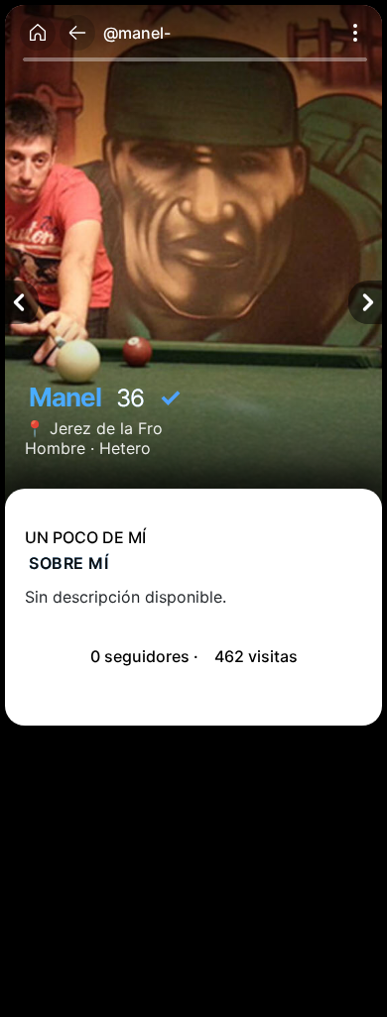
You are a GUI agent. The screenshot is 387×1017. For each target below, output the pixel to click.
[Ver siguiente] (365, 302)
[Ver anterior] (22, 302)
